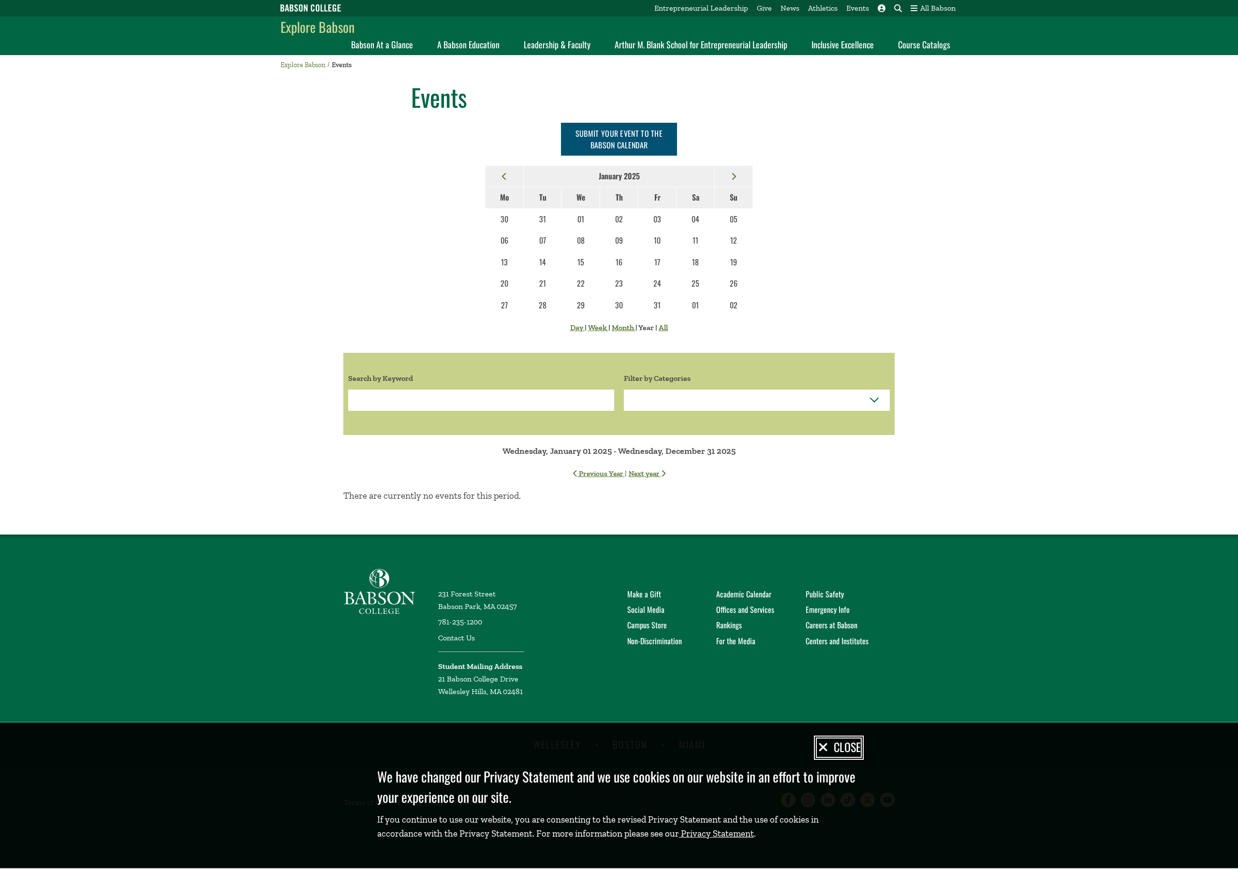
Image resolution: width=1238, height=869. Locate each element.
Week (598, 327)
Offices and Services (745, 609)
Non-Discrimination (654, 641)
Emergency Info (828, 609)
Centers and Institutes (837, 641)
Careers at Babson (831, 625)
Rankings (729, 625)
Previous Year (601, 473)
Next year (645, 473)
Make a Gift (644, 594)
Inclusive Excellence (842, 44)
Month (623, 327)
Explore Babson (317, 27)
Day (577, 327)
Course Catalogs (924, 44)
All (663, 327)
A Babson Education (468, 44)
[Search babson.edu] (898, 8)
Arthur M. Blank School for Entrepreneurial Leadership (701, 44)
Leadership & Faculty (557, 44)
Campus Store (647, 625)
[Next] (733, 176)
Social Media (645, 609)
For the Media (735, 641)
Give (764, 8)
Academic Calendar (743, 594)
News (790, 8)
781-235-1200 (460, 621)
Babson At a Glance (382, 44)
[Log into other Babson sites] (881, 8)
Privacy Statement (716, 833)
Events (857, 8)
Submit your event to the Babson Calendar (619, 139)
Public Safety (825, 594)
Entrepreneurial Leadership (701, 8)
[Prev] (504, 176)
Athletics (823, 8)
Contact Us (456, 637)
